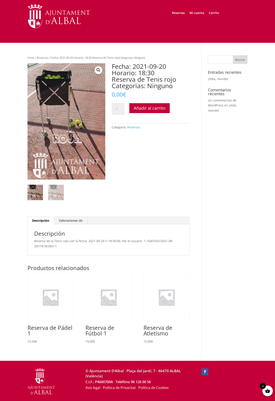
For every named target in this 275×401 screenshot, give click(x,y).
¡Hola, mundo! (218, 79)
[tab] (40, 220)
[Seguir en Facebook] (205, 371)
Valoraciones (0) (70, 220)
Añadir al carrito (149, 108)
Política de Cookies (153, 387)
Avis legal (93, 387)
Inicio (31, 58)
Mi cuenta (196, 13)
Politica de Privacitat (119, 387)
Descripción (40, 220)
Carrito (214, 13)
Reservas (178, 13)
